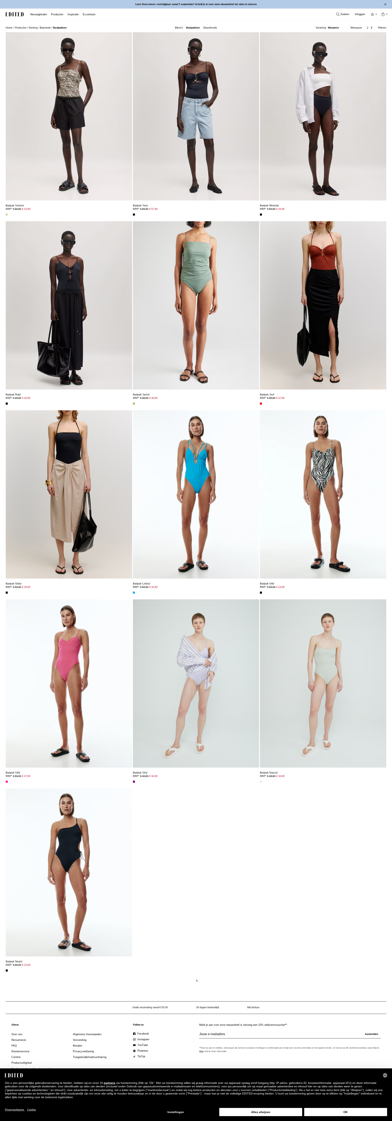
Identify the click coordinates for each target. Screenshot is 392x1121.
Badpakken (193, 28)
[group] (290, 1036)
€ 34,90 (26, 398)
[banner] (196, 4)
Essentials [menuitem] (89, 14)
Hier (201, 1051)
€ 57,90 (153, 209)
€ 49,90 (153, 398)
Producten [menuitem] (57, 14)
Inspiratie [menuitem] (73, 14)
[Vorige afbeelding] (10, 114)
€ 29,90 (26, 587)
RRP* (18, 209)
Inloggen (360, 14)
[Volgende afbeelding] (127, 114)
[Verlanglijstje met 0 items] (372, 14)
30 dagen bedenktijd (207, 1007)
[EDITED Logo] (15, 14)
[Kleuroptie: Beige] (7, 215)
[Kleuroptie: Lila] (134, 782)
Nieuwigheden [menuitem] (38, 14)
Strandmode (210, 28)
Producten (21, 28)
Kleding (33, 28)
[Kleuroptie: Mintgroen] (261, 782)
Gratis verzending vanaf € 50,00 (150, 1007)
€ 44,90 (280, 209)
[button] (327, 28)
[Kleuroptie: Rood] (261, 404)
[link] (15, 1026)
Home (9, 28)
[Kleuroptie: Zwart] (134, 215)
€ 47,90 (280, 398)
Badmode (45, 28)
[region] (69, 116)
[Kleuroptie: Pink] (7, 782)
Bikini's (179, 28)
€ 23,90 (26, 209)
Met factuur (253, 1007)
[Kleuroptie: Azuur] (134, 593)
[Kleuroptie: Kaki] (134, 404)
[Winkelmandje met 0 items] (383, 14)
